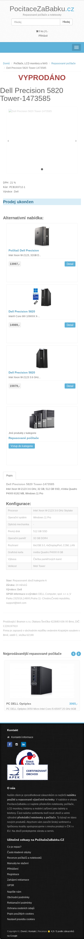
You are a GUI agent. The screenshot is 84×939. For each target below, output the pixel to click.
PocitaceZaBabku (42, 9)
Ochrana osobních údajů (20, 908)
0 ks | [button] (43, 31)
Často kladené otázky (19, 852)
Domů (6, 63)
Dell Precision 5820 (22, 311)
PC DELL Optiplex (18, 703)
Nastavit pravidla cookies (21, 919)
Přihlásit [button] (43, 35)
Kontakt (32, 931)
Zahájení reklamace (18, 879)
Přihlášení (12, 868)
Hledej (66, 21)
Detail (70, 263)
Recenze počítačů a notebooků (24, 857)
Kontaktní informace (22, 737)
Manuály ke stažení (18, 863)
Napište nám (14, 891)
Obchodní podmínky (18, 897)
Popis (9, 475)
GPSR (10, 885)
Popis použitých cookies (20, 913)
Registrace (13, 874)
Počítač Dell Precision (24, 250)
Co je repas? (14, 846)
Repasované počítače (63, 63)
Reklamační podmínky (19, 902)
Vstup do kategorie (22, 446)
